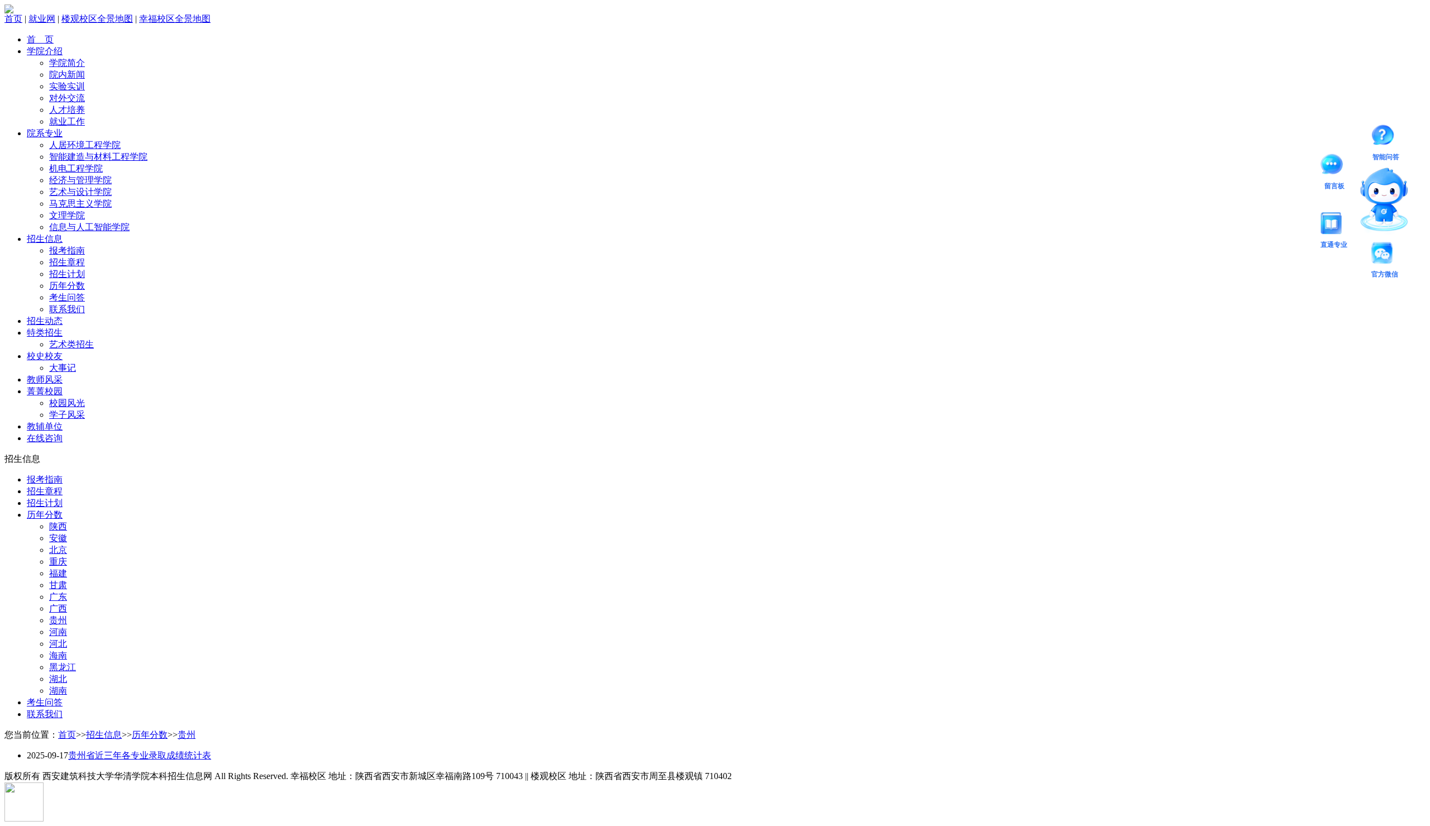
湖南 (58, 690)
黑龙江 (62, 667)
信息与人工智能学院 (89, 227)
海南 (58, 655)
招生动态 (45, 321)
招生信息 (45, 238)
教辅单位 (45, 426)
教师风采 (45, 379)
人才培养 (67, 109)
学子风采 (67, 414)
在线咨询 (45, 438)
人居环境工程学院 (85, 145)
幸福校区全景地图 (175, 18)
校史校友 (45, 356)
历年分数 (67, 285)
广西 (58, 608)
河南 (58, 632)
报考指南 (67, 250)
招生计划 (67, 274)
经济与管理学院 (80, 180)
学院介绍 (45, 51)
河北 (58, 643)
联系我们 (67, 309)
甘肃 (58, 585)
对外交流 (67, 98)
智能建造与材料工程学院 (98, 156)
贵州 (58, 620)
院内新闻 (67, 74)
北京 (58, 550)
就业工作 (67, 121)
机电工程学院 (76, 168)
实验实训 (67, 86)
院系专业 (45, 133)
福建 (58, 573)
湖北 (58, 679)
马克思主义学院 (80, 203)
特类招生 (45, 332)
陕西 (58, 526)
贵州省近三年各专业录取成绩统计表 (139, 755)
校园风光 (67, 403)
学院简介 (67, 63)
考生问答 (67, 297)
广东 (58, 596)
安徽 (58, 538)
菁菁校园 (45, 391)
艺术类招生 (71, 344)
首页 (13, 18)
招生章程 (67, 262)
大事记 (62, 368)
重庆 (58, 561)
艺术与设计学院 (80, 192)
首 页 (40, 39)
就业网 (41, 18)
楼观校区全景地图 (97, 18)
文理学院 (67, 215)
